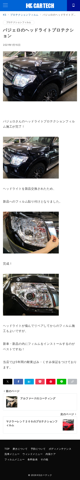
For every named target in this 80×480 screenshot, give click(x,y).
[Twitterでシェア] (7, 381)
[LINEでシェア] (61, 381)
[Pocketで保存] (40, 381)
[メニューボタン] (5, 5)
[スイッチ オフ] (73, 5)
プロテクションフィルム (18, 22)
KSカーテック (44, 475)
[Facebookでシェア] (18, 381)
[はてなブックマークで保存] (29, 381)
